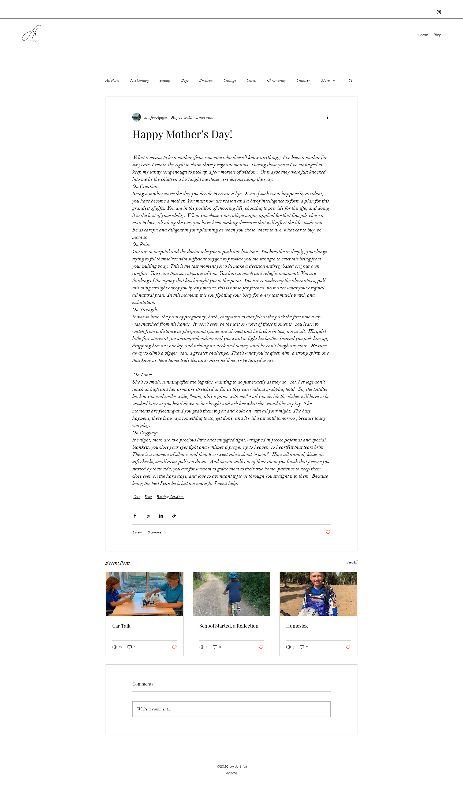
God (136, 497)
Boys (185, 80)
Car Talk (121, 625)
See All (351, 562)
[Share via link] (174, 515)
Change (230, 80)
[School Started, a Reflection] (231, 594)
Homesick (297, 625)
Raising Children (170, 497)
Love (148, 497)
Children (304, 80)
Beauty (165, 80)
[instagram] (439, 12)
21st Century (139, 80)
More (326, 80)
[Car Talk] (144, 594)
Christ (251, 80)
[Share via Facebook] (134, 515)
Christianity (276, 80)
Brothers (206, 80)
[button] (350, 80)
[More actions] (327, 117)
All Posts (112, 80)
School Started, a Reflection (229, 625)
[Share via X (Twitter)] (148, 515)
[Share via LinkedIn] (161, 515)
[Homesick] (318, 594)
